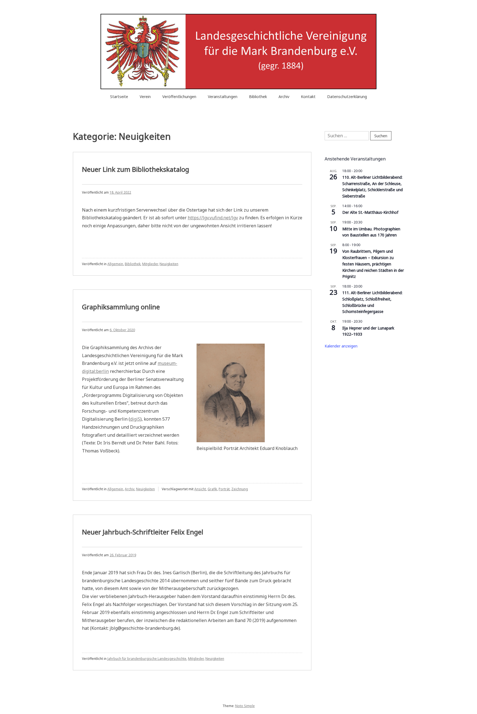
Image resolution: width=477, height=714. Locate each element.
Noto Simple (245, 706)
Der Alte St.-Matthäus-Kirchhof (370, 212)
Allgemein (115, 264)
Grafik (212, 489)
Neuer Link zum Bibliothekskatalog (135, 169)
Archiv (284, 96)
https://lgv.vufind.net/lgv (213, 218)
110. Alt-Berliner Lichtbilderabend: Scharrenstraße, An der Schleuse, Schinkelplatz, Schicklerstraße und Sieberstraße (372, 187)
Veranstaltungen (222, 96)
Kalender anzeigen (341, 346)
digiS (135, 419)
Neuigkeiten (169, 264)
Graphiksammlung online (121, 306)
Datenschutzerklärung (347, 96)
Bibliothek (258, 96)
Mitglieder (150, 264)
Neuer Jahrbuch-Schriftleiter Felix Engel (142, 531)
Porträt (224, 489)
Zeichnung (239, 489)
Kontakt (308, 96)
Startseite (119, 96)
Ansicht (200, 489)
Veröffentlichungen (179, 96)
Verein (145, 96)
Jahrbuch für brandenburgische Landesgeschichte (146, 658)
